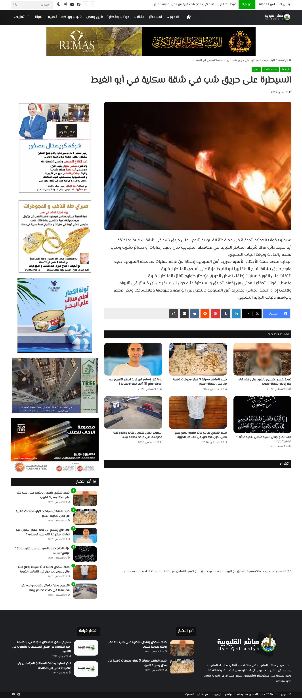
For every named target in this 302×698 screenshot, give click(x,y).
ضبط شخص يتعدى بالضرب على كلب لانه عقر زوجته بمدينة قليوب (265, 381)
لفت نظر (155, 17)
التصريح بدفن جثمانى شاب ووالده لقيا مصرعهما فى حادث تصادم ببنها (137, 435)
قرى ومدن (94, 17)
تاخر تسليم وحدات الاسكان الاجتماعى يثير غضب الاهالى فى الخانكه (44, 666)
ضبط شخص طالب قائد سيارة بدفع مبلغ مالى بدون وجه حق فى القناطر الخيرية (201, 435)
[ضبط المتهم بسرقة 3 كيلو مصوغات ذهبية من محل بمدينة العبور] (198, 359)
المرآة (39, 17)
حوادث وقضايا (118, 17)
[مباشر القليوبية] (277, 17)
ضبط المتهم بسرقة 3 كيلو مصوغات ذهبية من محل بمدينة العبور (200, 381)
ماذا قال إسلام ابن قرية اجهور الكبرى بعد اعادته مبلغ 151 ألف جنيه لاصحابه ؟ (187, 4)
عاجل (256, 69)
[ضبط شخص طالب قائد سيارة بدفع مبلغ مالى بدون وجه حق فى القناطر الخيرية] (198, 412)
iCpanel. (189, 694)
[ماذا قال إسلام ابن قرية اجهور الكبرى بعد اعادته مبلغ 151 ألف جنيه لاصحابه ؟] (133, 359)
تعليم (52, 17)
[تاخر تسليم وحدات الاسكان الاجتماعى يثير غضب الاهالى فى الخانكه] (86, 669)
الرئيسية (283, 60)
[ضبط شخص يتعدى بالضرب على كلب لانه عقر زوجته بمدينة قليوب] (262, 359)
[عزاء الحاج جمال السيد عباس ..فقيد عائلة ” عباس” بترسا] (262, 414)
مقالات (139, 17)
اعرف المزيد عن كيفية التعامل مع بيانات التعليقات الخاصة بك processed (169, 571)
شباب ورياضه (71, 17)
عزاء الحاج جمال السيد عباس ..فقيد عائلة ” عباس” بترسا (263, 439)
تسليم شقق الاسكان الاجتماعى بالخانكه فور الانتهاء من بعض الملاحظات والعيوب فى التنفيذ (41, 647)
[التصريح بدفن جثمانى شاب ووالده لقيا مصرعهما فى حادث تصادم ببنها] (133, 412)
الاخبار (174, 17)
